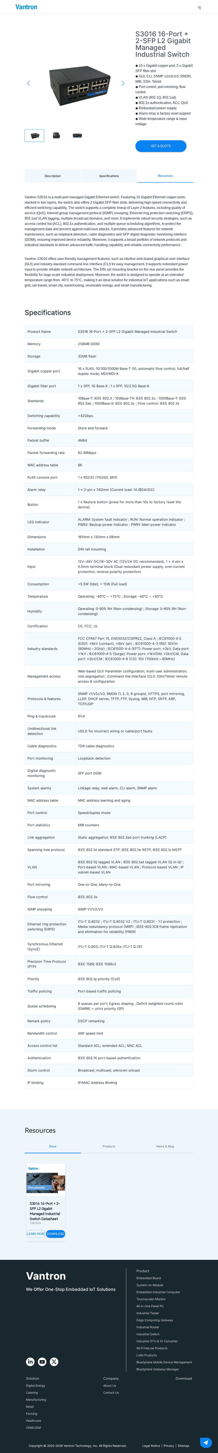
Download (55, 1234)
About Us (109, 1385)
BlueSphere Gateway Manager (157, 1369)
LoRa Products (146, 1355)
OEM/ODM (33, 1427)
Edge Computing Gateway (154, 1320)
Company (111, 1378)
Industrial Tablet (147, 1313)
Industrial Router (147, 1327)
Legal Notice (151, 1445)
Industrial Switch (147, 1334)
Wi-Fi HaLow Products (151, 1348)
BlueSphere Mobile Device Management (164, 1362)
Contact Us (111, 1392)
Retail (30, 1406)
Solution (32, 1378)
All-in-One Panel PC (150, 1306)
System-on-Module (149, 1285)
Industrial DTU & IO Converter (157, 1341)
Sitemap (183, 1445)
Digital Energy (35, 1385)
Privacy (169, 1445)
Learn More (36, 1234)
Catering (32, 1392)
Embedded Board (148, 1278)
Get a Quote (161, 146)
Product (142, 1271)
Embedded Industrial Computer (158, 1292)
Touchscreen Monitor (151, 1299)
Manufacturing (36, 1399)
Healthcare (33, 1420)
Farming (31, 1413)
